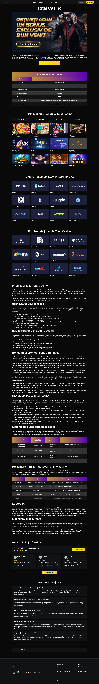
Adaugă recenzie (78, 549)
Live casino (39, 119)
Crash (57, 119)
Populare (20, 119)
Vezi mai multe (49, 572)
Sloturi (77, 119)
